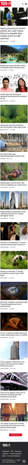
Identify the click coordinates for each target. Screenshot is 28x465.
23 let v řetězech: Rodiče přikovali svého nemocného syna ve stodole (13, 334)
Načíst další (15, 435)
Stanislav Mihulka (4, 247)
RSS (12, 451)
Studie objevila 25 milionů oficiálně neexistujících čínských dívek (13, 96)
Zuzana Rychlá (4, 187)
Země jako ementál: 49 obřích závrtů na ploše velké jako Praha (13, 126)
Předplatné (5, 451)
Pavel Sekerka (3, 70)
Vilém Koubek (3, 278)
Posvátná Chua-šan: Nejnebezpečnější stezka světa (12, 155)
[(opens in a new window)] (24, 456)
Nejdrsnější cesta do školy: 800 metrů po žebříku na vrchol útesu (13, 184)
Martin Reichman (4, 41)
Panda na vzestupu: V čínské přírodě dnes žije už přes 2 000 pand (12, 273)
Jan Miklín (2, 158)
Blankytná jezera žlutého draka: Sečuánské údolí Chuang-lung (13, 67)
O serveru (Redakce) (13, 456)
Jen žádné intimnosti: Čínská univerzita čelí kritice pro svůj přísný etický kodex (12, 425)
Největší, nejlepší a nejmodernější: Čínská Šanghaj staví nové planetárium (14, 304)
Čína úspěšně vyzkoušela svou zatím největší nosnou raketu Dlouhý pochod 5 (12, 364)
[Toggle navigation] (26, 4)
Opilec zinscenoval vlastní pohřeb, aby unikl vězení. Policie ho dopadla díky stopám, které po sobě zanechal (12, 33)
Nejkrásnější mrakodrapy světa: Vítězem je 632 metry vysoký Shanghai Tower (13, 214)
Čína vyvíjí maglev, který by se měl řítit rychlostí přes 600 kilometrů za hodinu (12, 395)
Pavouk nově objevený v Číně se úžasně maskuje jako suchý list (13, 244)
